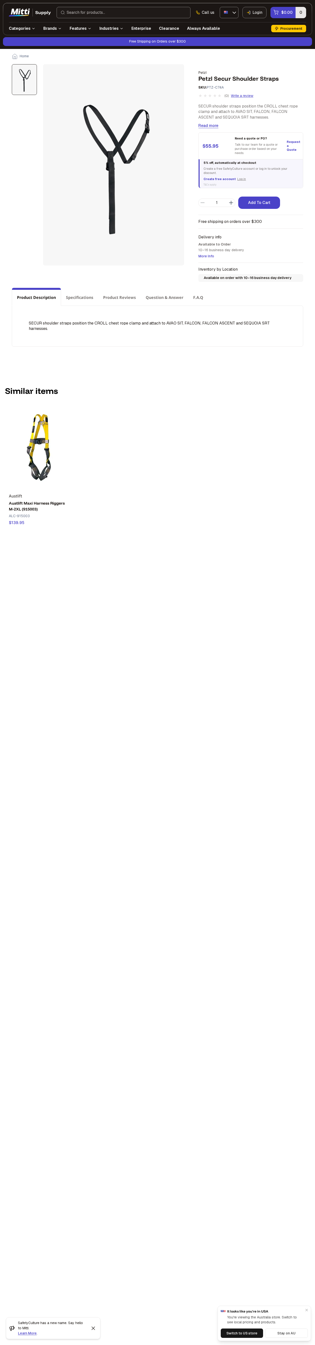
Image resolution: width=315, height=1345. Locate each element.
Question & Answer (164, 297)
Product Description (36, 297)
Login (257, 12)
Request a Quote (293, 146)
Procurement (291, 28)
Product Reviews (119, 297)
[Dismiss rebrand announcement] (93, 1328)
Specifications (79, 297)
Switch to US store (241, 1333)
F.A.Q (198, 297)
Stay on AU (286, 1333)
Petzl (202, 72)
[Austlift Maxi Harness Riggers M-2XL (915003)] (39, 446)
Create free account (220, 179)
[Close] (307, 1310)
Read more (208, 125)
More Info (206, 256)
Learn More (27, 1333)
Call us (208, 12)
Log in (241, 179)
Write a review (242, 95)
